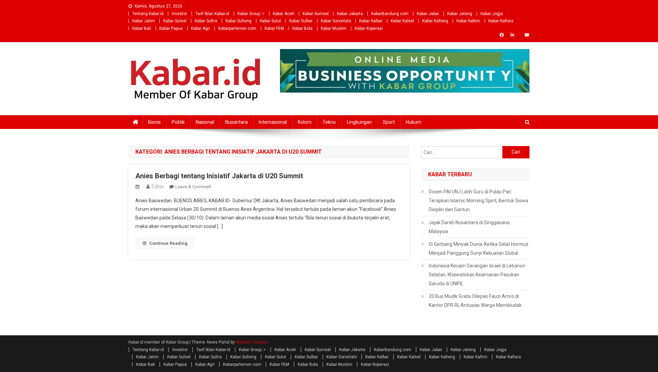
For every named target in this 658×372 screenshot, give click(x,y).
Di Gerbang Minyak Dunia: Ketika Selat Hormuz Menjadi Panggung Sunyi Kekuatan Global (478, 248)
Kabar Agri (200, 28)
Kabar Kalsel (402, 21)
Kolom (305, 122)
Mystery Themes (252, 342)
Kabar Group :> (251, 13)
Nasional (205, 122)
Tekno (329, 122)
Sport (389, 122)
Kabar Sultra (206, 21)
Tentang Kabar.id (147, 13)
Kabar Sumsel (316, 13)
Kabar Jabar (428, 13)
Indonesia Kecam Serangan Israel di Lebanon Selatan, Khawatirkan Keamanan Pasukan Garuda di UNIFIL (477, 274)
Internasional (273, 122)
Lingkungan (359, 122)
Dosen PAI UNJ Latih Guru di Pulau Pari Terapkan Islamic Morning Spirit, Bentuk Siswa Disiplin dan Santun (478, 200)
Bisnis (154, 122)
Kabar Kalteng (435, 21)
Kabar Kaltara (500, 21)
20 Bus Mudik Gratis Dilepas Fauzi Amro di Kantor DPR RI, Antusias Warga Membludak (475, 300)
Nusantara (236, 122)
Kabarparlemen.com (237, 28)
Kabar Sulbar (301, 21)
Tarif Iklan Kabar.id (212, 13)
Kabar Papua (171, 28)
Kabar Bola (302, 28)
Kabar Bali (141, 28)
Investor (179, 13)
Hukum (413, 122)
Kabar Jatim (143, 21)
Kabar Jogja (491, 13)
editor (157, 186)
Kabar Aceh (283, 13)
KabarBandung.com (390, 13)
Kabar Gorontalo (336, 21)
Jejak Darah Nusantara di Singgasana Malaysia (469, 227)
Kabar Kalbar (370, 21)
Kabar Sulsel (174, 21)
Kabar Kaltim (468, 21)
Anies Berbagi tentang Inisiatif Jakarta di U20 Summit (219, 176)
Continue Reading (168, 243)
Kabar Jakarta (350, 13)
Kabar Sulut (270, 21)
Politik (178, 122)
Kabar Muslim (333, 28)
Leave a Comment (193, 186)
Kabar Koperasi (369, 28)
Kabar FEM (274, 28)
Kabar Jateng (459, 13)
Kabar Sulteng (239, 21)
